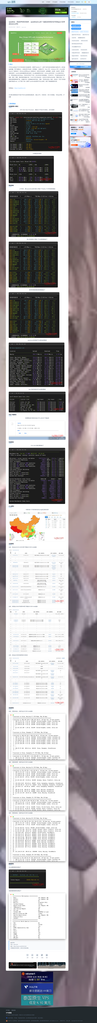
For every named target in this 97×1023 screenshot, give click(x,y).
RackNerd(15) (84, 55)
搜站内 (75, 66)
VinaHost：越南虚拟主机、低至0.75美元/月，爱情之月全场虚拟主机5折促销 (84, 80)
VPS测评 (48, 2)
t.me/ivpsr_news (75, 13)
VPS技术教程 (62, 2)
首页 (43, 2)
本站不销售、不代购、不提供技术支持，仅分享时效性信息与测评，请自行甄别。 (26, 1017)
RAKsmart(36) (84, 40)
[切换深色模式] (85, 2)
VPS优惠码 (54, 2)
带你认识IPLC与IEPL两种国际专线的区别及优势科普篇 (84, 90)
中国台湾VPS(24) (76, 52)
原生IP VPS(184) (84, 31)
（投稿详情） (84, 9)
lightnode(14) (75, 58)
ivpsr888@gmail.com (76, 9)
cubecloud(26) (75, 49)
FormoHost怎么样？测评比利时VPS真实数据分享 (84, 95)
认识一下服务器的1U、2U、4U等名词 (84, 105)
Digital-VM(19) (75, 55)
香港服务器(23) (85, 52)
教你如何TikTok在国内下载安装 (84, 85)
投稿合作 (78, 2)
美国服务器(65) (81, 37)
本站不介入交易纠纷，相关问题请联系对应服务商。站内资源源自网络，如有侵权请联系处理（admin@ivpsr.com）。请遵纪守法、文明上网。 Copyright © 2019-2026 (45, 1020)
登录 (89, 2)
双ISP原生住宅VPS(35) (77, 43)
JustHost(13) (83, 58)
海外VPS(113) (86, 34)
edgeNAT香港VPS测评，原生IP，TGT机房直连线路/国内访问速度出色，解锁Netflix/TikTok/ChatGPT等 (84, 120)
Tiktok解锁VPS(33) (76, 46)
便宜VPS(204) (75, 31)
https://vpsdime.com (19, 88)
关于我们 (8, 1010)
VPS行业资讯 (71, 2)
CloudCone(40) (75, 40)
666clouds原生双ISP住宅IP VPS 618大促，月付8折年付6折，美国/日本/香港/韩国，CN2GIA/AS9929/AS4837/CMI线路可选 (84, 75)
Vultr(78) (74, 37)
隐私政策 (14, 1010)
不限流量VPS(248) (76, 25)
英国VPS (18, 27)
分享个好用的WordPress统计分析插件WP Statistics (84, 110)
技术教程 (88, 87)
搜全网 (86, 66)
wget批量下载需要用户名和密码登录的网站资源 (84, 100)
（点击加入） (73, 17)
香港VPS (88, 122)
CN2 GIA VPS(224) (76, 28)
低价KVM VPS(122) (76, 34)
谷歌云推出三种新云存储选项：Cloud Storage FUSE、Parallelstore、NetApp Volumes (84, 115)
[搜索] (82, 2)
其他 (89, 107)
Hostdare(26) (84, 49)
